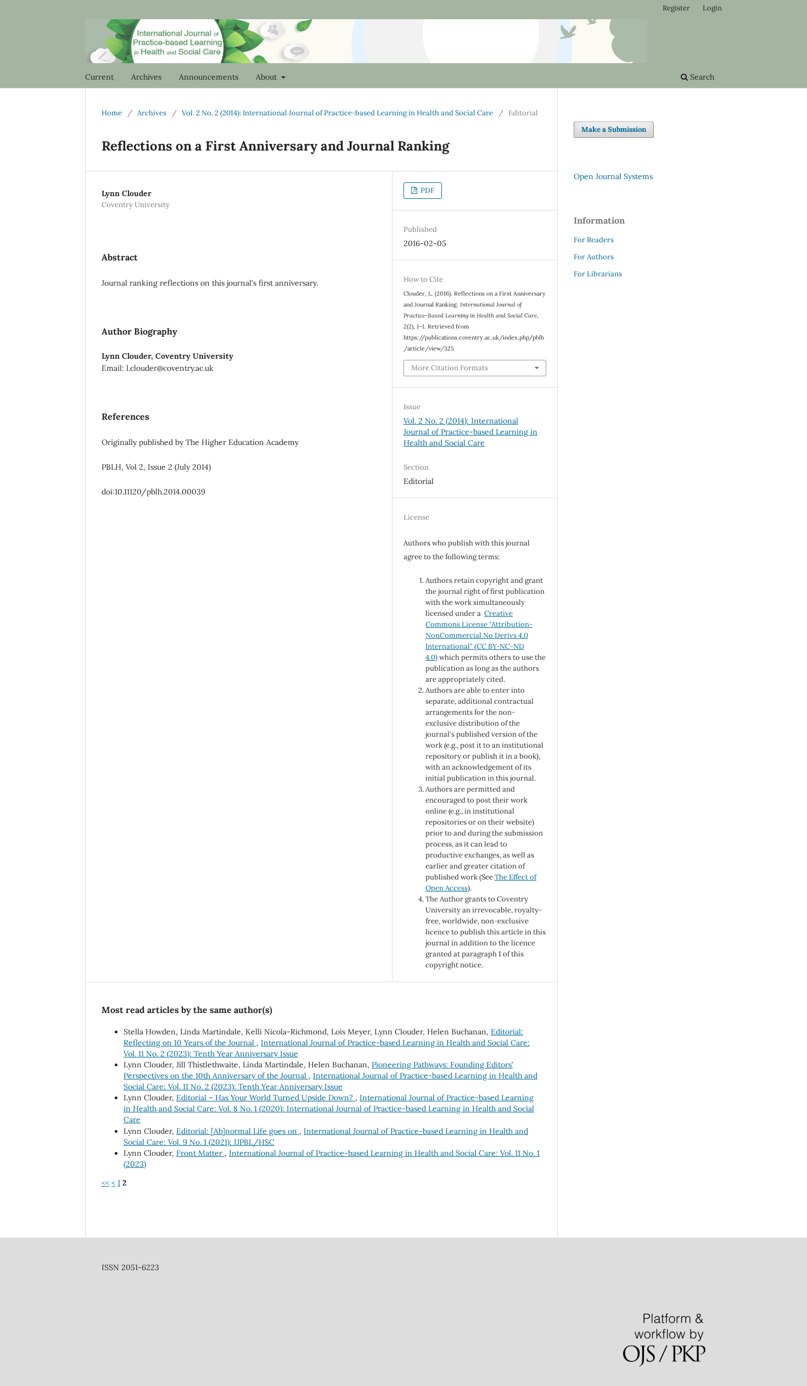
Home (112, 113)
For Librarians (598, 274)
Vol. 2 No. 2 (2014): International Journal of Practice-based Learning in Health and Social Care (337, 113)
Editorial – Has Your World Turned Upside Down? (265, 1098)
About (267, 77)
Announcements (208, 77)
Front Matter (200, 1153)
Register (676, 8)
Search (701, 77)
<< (105, 1183)
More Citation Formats (449, 367)
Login (712, 8)
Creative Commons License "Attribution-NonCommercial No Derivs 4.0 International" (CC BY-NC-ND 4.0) (479, 635)
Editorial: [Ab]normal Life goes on (237, 1131)
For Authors (594, 256)
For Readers (594, 239)
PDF (426, 190)
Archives (146, 77)
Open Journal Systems (613, 176)
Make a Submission (613, 129)
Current (99, 77)
